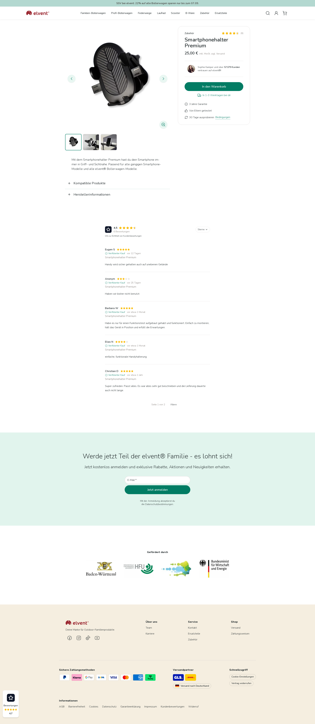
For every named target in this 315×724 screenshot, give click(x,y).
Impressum (150, 706)
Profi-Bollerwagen (121, 13)
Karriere (150, 633)
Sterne (201, 229)
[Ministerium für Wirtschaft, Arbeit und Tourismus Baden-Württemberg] (101, 569)
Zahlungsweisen (240, 633)
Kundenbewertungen (172, 706)
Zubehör (204, 13)
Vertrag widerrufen (241, 683)
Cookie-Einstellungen (242, 676)
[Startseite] (37, 13)
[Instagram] (79, 638)
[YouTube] (97, 638)
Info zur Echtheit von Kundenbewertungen (123, 236)
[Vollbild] (117, 78)
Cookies (93, 706)
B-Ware (190, 13)
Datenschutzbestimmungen (159, 504)
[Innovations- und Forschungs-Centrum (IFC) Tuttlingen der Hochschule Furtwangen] (176, 569)
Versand (235, 627)
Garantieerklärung (130, 706)
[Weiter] (163, 79)
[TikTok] (88, 638)
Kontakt (192, 627)
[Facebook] (70, 638)
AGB (61, 706)
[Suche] (268, 13)
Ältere (173, 404)
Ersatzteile (221, 13)
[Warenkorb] (285, 13)
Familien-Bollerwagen (93, 13)
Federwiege (145, 13)
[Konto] (276, 13)
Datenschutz (109, 706)
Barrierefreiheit (76, 706)
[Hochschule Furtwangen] (139, 569)
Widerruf (193, 706)
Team (149, 627)
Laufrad (161, 13)
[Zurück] (71, 79)
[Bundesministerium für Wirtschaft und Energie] (214, 569)
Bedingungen (222, 117)
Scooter (175, 13)
